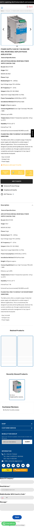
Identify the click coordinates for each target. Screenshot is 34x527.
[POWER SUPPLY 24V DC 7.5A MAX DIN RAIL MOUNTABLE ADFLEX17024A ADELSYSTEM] (17, 386)
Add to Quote (17, 181)
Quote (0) (32, 133)
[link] (8, 360)
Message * (3, 502)
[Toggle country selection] (3, 498)
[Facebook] (3, 465)
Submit (27, 442)
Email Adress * (5, 486)
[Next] (30, 29)
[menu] (2, 8)
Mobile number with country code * (12, 494)
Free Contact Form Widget (17, 525)
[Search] (7, 6)
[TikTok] (18, 465)
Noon (8, 470)
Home (2, 11)
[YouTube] (23, 465)
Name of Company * (7, 478)
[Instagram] (8, 465)
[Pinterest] (13, 465)
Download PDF (5, 172)
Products (8, 11)
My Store (12, 395)
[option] (17, 389)
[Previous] (3, 29)
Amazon (23, 470)
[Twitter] (28, 465)
